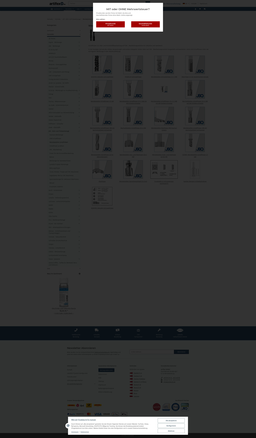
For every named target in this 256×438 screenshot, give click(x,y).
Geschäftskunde (145, 24)
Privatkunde (111, 24)
